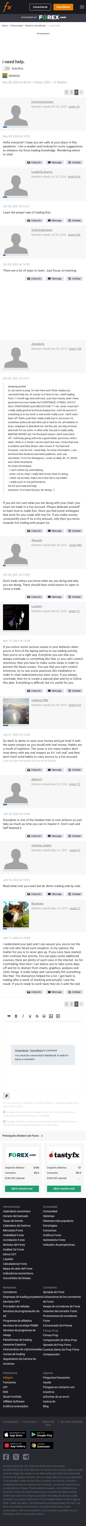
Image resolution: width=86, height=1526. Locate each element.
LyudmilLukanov (42, 172)
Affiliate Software (13, 1401)
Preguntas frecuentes (56, 1377)
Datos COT (9, 1254)
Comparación (51, 1354)
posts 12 (74, 611)
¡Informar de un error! (56, 1396)
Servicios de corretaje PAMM (20, 1325)
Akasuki (36, 540)
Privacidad (29, 1421)
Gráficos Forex (52, 1235)
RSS (5, 1392)
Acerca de (49, 1401)
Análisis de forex (13, 1249)
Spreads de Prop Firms (57, 1344)
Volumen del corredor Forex (60, 1311)
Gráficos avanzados (15, 1406)
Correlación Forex (14, 1240)
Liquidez (8, 1259)
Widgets (8, 1377)
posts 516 (75, 705)
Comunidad (50, 1211)
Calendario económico (17, 1211)
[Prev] (66, 92)
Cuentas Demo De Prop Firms (61, 1349)
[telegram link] (26, 1456)
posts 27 (75, 908)
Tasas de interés (13, 1220)
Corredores (10, 1292)
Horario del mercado (15, 1216)
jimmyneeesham (42, 102)
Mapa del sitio (48, 1423)
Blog (46, 1406)
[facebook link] (6, 1456)
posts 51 (75, 850)
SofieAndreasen (41, 230)
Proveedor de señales (16, 1306)
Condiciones (10, 1421)
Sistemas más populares (58, 1220)
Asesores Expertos (14, 1344)
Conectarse (40, 7)
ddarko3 (36, 779)
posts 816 (74, 176)
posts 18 (74, 106)
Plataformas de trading (17, 1339)
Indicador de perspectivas (59, 1244)
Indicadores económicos (18, 1273)
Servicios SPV (11, 1301)
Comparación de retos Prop (60, 1340)
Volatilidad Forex (13, 1235)
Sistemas (48, 1216)
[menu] (82, 7)
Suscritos (17, 68)
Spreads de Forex (53, 1292)
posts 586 (75, 545)
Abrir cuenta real (22, 1188)
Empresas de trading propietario (23, 1296)
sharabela (37, 344)
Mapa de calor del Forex (17, 1268)
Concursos (49, 1230)
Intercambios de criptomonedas (22, 1349)
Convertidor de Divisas (17, 1278)
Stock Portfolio (12, 1396)
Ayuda (47, 1382)
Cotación (36, 162)
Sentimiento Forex (54, 1240)
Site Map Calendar (71, 1421)
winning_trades (41, 845)
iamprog (14, 75)
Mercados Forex (13, 1230)
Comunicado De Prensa (57, 1325)
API (5, 1387)
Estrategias (50, 1225)
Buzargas (37, 903)
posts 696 (74, 234)
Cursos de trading (14, 1354)
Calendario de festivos (16, 1225)
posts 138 (75, 348)
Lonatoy (36, 606)
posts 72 (74, 784)
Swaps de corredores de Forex (61, 1306)
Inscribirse (63, 7)
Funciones (9, 1382)
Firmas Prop (50, 1335)
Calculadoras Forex (15, 1263)
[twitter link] (16, 1456)
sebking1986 (39, 700)
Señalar (76, 162)
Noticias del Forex (14, 1244)
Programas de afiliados (17, 1320)
